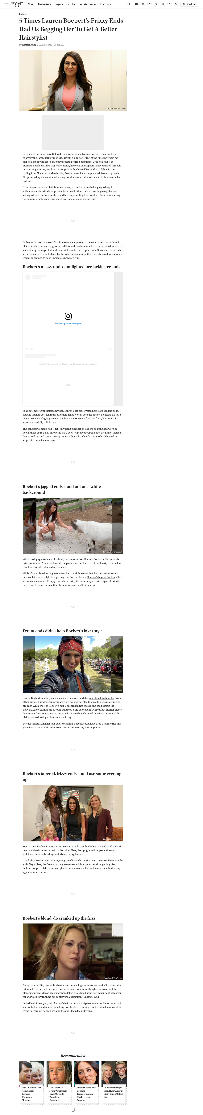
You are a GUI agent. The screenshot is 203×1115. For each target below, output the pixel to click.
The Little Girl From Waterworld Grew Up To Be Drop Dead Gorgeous (58, 1093)
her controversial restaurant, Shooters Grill (75, 996)
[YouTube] (136, 4)
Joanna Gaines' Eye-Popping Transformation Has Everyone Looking (86, 1093)
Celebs (70, 4)
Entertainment (87, 4)
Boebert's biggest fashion (101, 577)
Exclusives (44, 4)
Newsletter (191, 4)
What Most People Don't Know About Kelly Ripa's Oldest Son (113, 1092)
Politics (23, 14)
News (31, 4)
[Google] (169, 4)
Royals (59, 4)
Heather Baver (29, 44)
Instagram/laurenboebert (112, 552)
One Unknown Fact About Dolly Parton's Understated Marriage (31, 1093)
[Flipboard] (149, 4)
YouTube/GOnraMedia (113, 978)
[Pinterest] (156, 4)
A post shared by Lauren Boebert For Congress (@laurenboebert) (68, 364)
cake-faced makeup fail (101, 698)
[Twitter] (143, 4)
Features (105, 4)
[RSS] (176, 4)
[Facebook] (129, 4)
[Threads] (163, 4)
